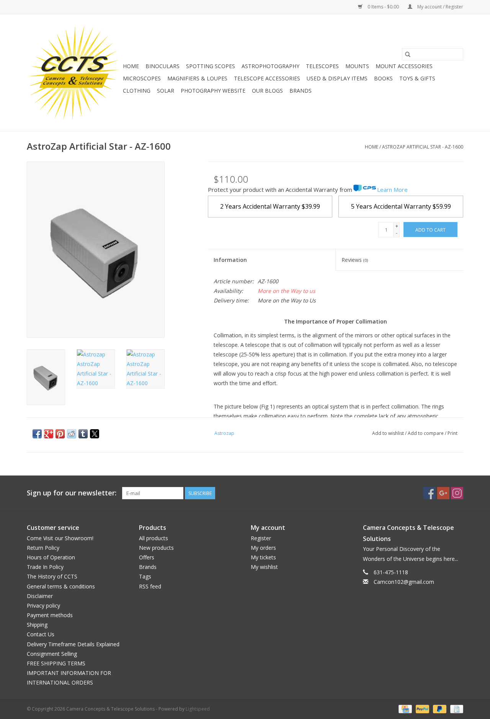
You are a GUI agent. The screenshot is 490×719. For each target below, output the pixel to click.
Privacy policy (43, 605)
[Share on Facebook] (37, 433)
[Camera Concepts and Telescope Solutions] (74, 72)
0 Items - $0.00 (383, 6)
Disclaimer (40, 596)
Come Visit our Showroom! (60, 538)
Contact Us (40, 634)
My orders (263, 547)
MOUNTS (357, 66)
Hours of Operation (51, 557)
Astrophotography (270, 66)
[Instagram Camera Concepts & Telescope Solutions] (457, 493)
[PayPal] (421, 708)
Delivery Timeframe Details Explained (73, 644)
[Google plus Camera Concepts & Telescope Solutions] (443, 493)
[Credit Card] (404, 708)
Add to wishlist (388, 433)
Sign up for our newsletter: (71, 493)
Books (383, 78)
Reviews (354, 259)
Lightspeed (198, 709)
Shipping (37, 624)
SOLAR (165, 90)
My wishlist (264, 566)
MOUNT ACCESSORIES (404, 66)
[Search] (407, 54)
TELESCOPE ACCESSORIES (267, 78)
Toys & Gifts (417, 78)
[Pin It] (60, 433)
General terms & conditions (61, 586)
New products (156, 547)
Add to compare (426, 433)
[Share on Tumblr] (83, 433)
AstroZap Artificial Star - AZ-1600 (422, 147)
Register (261, 538)
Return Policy (43, 547)
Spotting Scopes (210, 66)
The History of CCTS (52, 576)
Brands (300, 90)
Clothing (136, 90)
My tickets (263, 557)
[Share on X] (94, 433)
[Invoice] (455, 708)
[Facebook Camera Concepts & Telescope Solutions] (429, 493)
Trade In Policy (45, 566)
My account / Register (439, 6)
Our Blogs (267, 90)
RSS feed (150, 586)
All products (153, 538)
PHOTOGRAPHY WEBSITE (213, 90)
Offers (146, 557)
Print (452, 433)
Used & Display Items (337, 78)
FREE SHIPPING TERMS (56, 663)
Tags (145, 576)
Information (230, 259)
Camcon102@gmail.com (404, 581)
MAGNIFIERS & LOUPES (197, 78)
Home (131, 66)
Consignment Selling (52, 653)
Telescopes (322, 66)
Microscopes (142, 78)
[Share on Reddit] (71, 433)
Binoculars (162, 66)
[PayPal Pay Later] (439, 708)
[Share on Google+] (48, 433)
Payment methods (50, 615)
